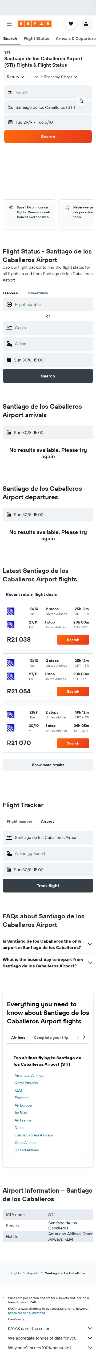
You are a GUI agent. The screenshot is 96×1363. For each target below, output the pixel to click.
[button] (9, 24)
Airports (33, 1273)
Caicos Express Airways (34, 1135)
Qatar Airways (26, 1082)
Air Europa (23, 1105)
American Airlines (29, 1075)
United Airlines (27, 1150)
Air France (23, 1120)
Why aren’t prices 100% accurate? (39, 1347)
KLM (18, 1090)
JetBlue (21, 1112)
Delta (19, 1127)
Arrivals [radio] (10, 293)
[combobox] (53, 327)
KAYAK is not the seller (28, 1328)
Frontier (21, 1097)
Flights (16, 1273)
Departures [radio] (38, 293)
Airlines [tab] (18, 1037)
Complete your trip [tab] (51, 1037)
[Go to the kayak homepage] (34, 24)
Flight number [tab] (20, 821)
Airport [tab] (47, 821)
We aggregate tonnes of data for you (42, 1338)
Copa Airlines (25, 1142)
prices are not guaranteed (26, 1313)
